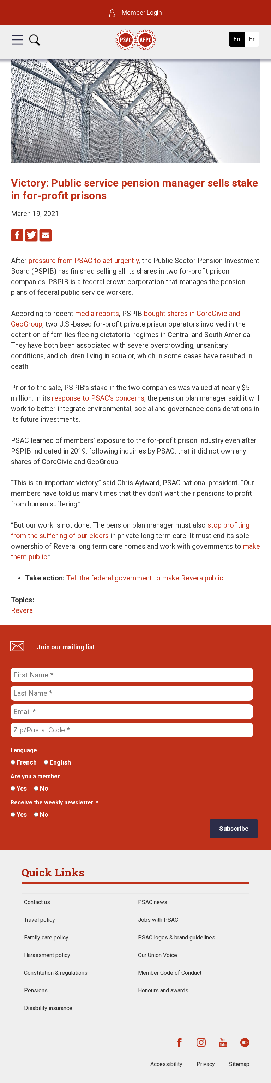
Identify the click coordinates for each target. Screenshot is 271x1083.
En (238, 41)
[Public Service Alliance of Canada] (135, 40)
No (43, 788)
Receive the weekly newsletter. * (54, 802)
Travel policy (39, 920)
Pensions (36, 990)
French (26, 762)
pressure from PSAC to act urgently (84, 260)
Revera (22, 610)
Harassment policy (47, 955)
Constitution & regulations (56, 972)
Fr (253, 41)
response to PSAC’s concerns (98, 398)
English (59, 762)
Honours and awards (163, 990)
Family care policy (46, 937)
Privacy (206, 1064)
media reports (97, 313)
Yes (21, 788)
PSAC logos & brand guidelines (176, 937)
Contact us (37, 902)
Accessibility (166, 1064)
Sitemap (239, 1064)
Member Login (141, 12)
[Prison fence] (135, 160)
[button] (17, 46)
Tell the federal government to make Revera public (144, 578)
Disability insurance (48, 1008)
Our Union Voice (157, 955)
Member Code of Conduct (169, 972)
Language (24, 750)
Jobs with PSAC (158, 920)
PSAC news (152, 902)
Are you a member (35, 776)
